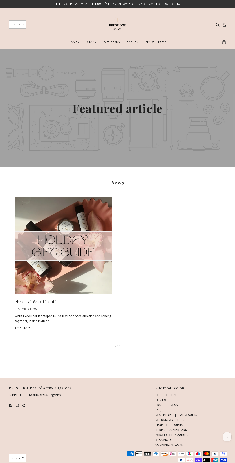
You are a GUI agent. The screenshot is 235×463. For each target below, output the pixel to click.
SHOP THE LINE (166, 395)
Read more (22, 328)
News (117, 182)
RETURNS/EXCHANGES (171, 420)
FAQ (158, 410)
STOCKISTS (163, 439)
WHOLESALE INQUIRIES (171, 434)
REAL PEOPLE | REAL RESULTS (176, 415)
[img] (217, 24)
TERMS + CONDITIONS (171, 430)
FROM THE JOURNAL (169, 425)
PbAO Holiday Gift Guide (37, 301)
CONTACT (162, 400)
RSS (117, 346)
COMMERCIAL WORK (169, 444)
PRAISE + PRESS (166, 405)
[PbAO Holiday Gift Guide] (63, 248)
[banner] (117, 24)
